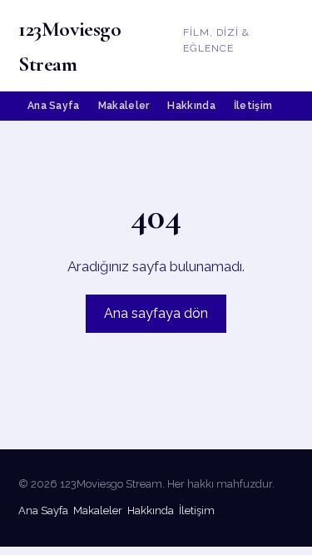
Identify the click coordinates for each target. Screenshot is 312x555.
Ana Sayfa (53, 105)
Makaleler (124, 105)
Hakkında (191, 105)
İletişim (253, 105)
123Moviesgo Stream (69, 46)
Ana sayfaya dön (156, 313)
